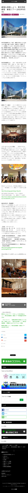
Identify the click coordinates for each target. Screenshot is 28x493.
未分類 (4, 459)
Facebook (5, 337)
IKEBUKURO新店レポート (9, 454)
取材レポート (6, 458)
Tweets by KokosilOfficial (6, 371)
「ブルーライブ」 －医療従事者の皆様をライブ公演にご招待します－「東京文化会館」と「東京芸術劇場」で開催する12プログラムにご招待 (13, 321)
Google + (5, 340)
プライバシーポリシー (6, 474)
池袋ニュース (15, 14)
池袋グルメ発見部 (7, 463)
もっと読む (3, 426)
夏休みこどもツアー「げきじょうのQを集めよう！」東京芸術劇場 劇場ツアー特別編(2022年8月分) (13, 315)
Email (4, 343)
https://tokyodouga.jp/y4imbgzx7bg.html (11, 191)
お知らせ (5, 456)
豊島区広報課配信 (7, 466)
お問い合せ (3, 476)
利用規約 (3, 473)
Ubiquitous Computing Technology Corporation (16, 483)
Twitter (4, 334)
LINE (5, 416)
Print (4, 346)
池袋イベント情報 (6, 14)
